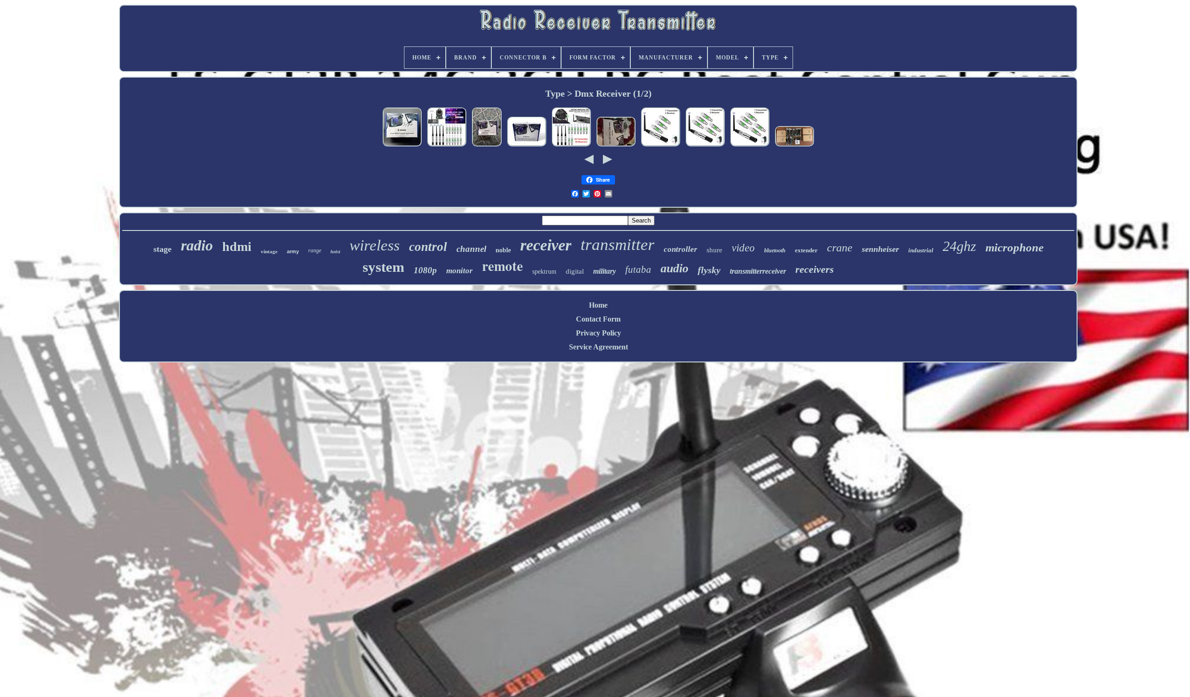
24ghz (959, 246)
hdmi (236, 246)
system (383, 267)
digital (575, 271)
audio (674, 268)
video (743, 248)
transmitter (617, 245)
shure (714, 250)
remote (502, 266)
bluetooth (775, 250)
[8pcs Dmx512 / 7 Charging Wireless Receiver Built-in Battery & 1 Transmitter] (794, 146)
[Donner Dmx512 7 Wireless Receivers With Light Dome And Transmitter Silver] (616, 146)
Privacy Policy (598, 333)
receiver (545, 245)
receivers (814, 269)
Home (598, 305)
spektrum (544, 271)
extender (806, 250)
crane (840, 248)
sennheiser (880, 249)
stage (162, 249)
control (428, 247)
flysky (709, 270)
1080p (425, 270)
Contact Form (598, 319)
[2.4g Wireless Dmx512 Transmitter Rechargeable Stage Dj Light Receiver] (705, 146)
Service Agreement (598, 347)
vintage (269, 251)
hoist (335, 251)
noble (503, 250)
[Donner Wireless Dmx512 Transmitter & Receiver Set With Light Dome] (486, 146)
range (314, 250)
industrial (920, 250)
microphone (1014, 247)
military (604, 271)
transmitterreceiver (758, 271)
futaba (638, 269)
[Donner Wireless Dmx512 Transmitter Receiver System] (402, 146)
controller (680, 249)
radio (197, 245)
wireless (375, 245)
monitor (459, 270)
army (293, 251)
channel (471, 249)
